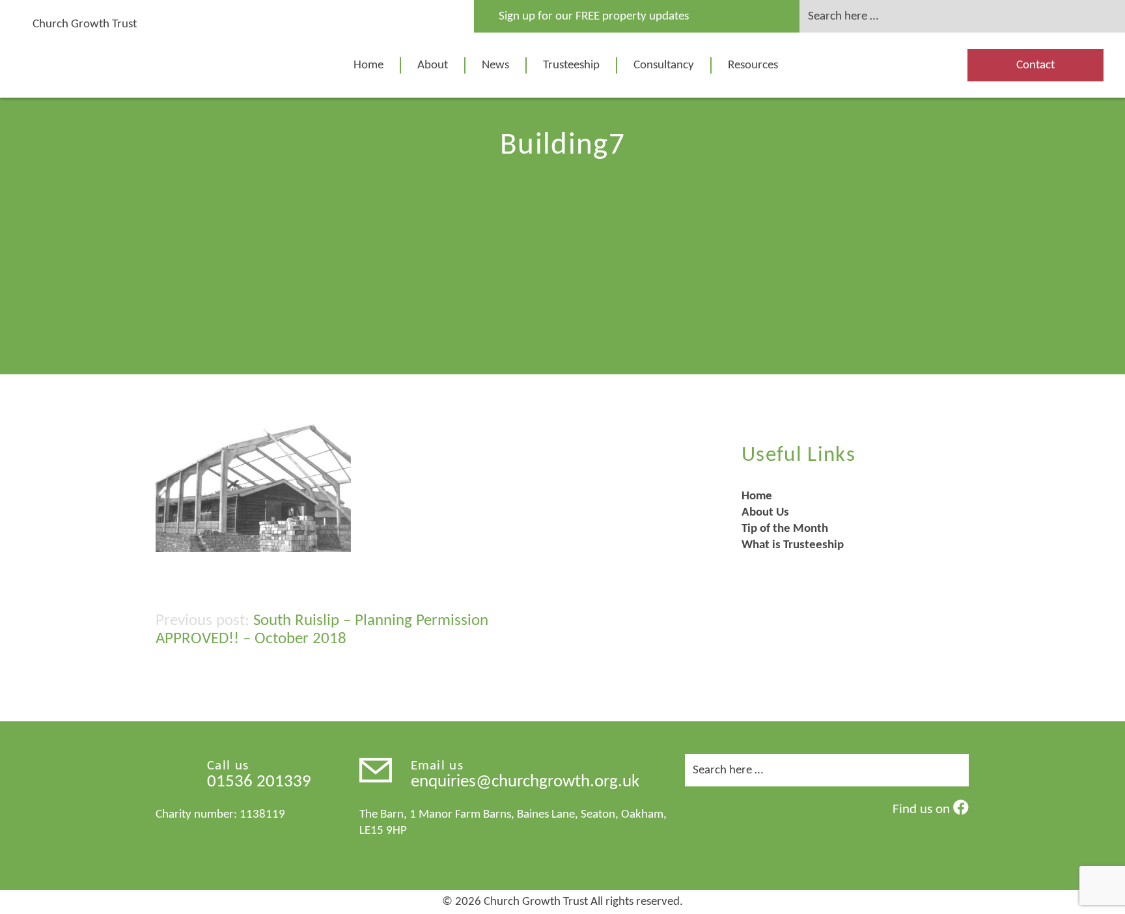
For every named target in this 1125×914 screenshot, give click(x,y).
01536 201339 (259, 782)
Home (368, 65)
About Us (765, 512)
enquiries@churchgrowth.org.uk (525, 782)
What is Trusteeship (793, 545)
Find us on (923, 809)
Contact (1035, 65)
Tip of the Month (785, 529)
